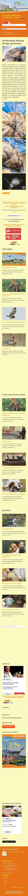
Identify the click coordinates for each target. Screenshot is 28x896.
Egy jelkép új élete (7, 529)
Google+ (5, 881)
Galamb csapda (6, 441)
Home (3, 32)
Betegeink (10, 32)
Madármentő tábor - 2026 (9, 267)
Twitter (5, 882)
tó (12, 873)
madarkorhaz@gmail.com (13, 868)
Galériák (7, 32)
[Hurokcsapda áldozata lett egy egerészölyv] (14, 54)
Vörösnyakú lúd (6, 348)
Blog (5, 879)
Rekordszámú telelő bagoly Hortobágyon (13, 322)
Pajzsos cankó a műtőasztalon (11, 609)
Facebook (6, 877)
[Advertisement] (14, 378)
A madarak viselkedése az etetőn (11, 467)
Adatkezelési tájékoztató (7, 873)
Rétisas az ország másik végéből (11, 583)
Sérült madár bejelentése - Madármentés (17, 851)
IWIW (5, 884)
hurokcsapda (6, 193)
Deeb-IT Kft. (21, 893)
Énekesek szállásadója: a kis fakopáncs (13, 494)
